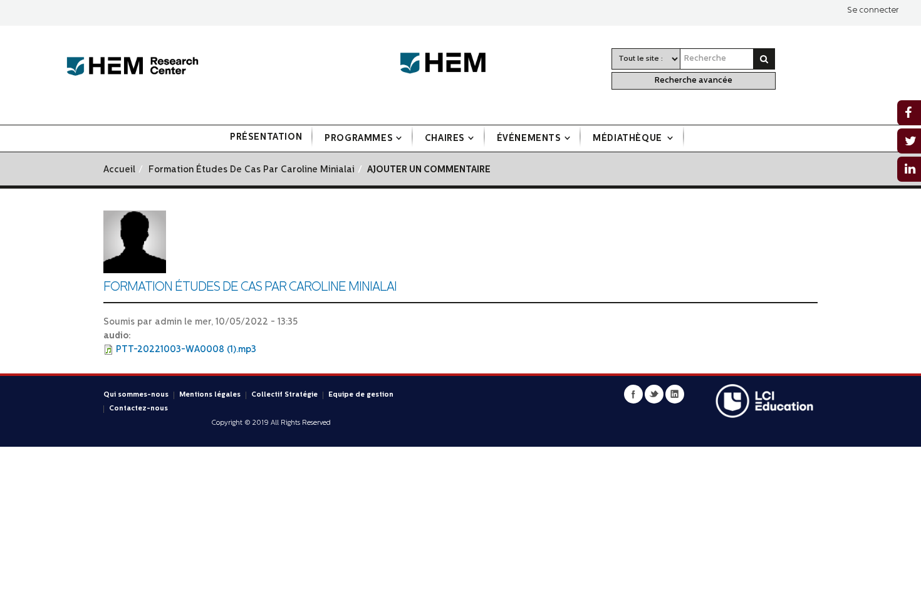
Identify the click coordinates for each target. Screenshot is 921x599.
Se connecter (872, 10)
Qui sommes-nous (136, 395)
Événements (529, 138)
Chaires (445, 138)
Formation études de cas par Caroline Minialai (251, 170)
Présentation (266, 137)
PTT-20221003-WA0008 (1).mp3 (186, 350)
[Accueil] (132, 67)
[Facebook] (633, 394)
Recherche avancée (693, 80)
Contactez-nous (138, 408)
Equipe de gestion (360, 395)
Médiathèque (628, 138)
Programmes (359, 138)
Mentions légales (210, 395)
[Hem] (449, 63)
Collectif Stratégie (284, 395)
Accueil (119, 170)
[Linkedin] (674, 394)
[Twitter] (654, 394)
